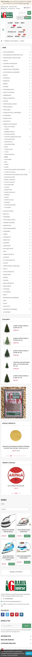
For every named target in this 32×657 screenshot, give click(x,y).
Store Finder (13, 6)
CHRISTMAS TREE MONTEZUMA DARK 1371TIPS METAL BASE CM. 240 (21, 364)
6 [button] (17, 455)
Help (18, 8)
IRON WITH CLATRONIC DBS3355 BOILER (8, 530)
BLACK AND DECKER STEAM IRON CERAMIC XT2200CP (8, 557)
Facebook (2, 614)
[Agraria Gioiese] (7, 15)
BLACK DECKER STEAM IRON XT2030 (24, 530)
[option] (16, 439)
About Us (4, 8)
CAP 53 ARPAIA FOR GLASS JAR (16, 486)
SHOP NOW (26, 3)
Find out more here (12, 655)
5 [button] (15, 455)
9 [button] (23, 455)
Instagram (21, 614)
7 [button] (19, 455)
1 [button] (6, 455)
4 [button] (13, 455)
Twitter (7, 614)
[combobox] (25, 13)
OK (27, 626)
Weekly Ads (4, 6)
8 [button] (21, 455)
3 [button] (10, 455)
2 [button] (8, 455)
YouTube (12, 614)
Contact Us (12, 8)
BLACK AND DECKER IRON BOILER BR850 (23, 557)
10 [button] (25, 455)
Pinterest (17, 614)
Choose (4, 509)
